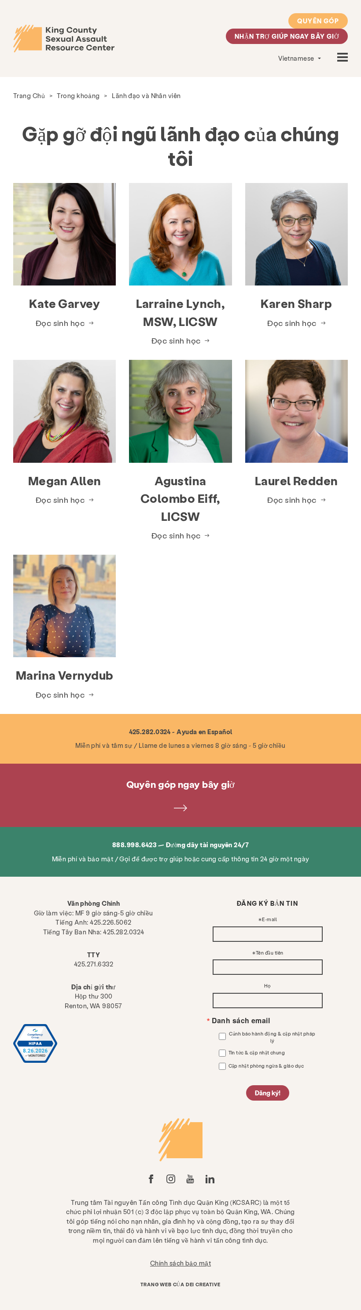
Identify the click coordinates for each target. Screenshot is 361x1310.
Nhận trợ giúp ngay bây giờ (287, 36)
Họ (267, 986)
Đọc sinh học (60, 322)
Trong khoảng (78, 95)
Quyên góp (318, 21)
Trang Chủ (29, 95)
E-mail (269, 919)
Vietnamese (297, 58)
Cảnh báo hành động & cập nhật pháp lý (272, 1037)
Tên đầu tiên (269, 953)
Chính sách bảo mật (180, 1263)
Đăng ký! (267, 1093)
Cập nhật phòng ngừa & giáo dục (266, 1065)
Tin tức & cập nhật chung (256, 1052)
